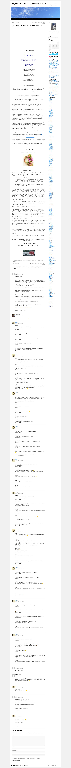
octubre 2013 (51, 159)
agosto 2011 (50, 184)
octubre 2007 (51, 227)
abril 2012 (50, 176)
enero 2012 (50, 179)
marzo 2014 (50, 154)
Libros (50, 274)
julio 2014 (50, 151)
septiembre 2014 (51, 149)
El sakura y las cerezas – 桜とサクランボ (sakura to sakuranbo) (54, 87)
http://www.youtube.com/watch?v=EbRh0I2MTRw (23, 307)
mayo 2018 (50, 107)
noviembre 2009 (51, 203)
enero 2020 (50, 100)
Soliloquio (50, 302)
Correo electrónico (15, 750)
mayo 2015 (50, 141)
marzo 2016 (50, 132)
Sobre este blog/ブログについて (45, 18)
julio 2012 (50, 173)
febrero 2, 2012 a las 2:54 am (19, 675)
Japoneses (50, 271)
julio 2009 (50, 207)
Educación (50, 254)
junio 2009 (50, 208)
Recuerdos (50, 295)
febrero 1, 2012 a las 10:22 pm (19, 635)
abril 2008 (50, 221)
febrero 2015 (50, 144)
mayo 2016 (50, 130)
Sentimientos (31, 260)
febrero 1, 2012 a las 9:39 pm (19, 493)
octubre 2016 (51, 125)
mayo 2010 (50, 198)
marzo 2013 (50, 166)
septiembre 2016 (51, 126)
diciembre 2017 (51, 112)
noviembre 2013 (51, 158)
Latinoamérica (51, 273)
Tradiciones (50, 303)
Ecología (50, 253)
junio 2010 (50, 197)
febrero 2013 (50, 167)
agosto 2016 (50, 127)
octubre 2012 (51, 170)
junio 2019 (50, 102)
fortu (50, 91)
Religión (50, 297)
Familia (50, 261)
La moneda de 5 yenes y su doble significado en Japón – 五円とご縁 (54, 94)
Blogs (50, 241)
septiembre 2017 (51, 115)
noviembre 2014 (51, 147)
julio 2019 (50, 101)
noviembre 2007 (51, 226)
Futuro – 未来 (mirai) (15, 22)
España (50, 255)
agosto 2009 (50, 206)
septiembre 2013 (51, 160)
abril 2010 (50, 199)
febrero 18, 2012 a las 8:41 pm (19, 716)
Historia (50, 266)
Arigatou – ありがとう (55, 80)
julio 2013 (50, 162)
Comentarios (50, 245)
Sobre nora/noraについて (55, 18)
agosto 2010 (50, 195)
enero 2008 (50, 224)
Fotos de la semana (51, 263)
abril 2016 (50, 131)
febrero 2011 (50, 189)
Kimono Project (51, 272)
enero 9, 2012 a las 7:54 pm (19, 315)
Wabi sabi (50, 306)
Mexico (50, 280)
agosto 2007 (50, 229)
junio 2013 (50, 163)
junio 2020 (50, 99)
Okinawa (38, 18)
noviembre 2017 (51, 113)
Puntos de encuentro (51, 293)
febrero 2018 (50, 110)
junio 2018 (50, 106)
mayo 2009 (50, 209)
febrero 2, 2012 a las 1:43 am (19, 668)
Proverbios (50, 291)
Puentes (50, 292)
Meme (50, 279)
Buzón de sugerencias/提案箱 (19, 18)
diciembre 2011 (51, 180)
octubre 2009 (51, 204)
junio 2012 (50, 174)
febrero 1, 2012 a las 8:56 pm (19, 356)
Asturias (50, 237)
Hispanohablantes (51, 265)
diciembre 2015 (51, 135)
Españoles (50, 256)
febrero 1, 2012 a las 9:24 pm (19, 460)
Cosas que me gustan (52, 248)
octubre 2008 (51, 216)
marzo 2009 (50, 211)
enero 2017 (50, 122)
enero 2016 (50, 134)
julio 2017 (50, 117)
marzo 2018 (50, 109)
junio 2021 (50, 98)
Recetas (50, 294)
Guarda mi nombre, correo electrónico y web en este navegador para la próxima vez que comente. (26, 758)
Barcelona (50, 238)
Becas (50, 239)
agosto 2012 (50, 172)
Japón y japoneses (51, 270)
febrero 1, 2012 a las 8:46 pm (19, 323)
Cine (49, 244)
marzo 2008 (50, 222)
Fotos (50, 262)
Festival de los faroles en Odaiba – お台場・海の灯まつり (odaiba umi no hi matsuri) (53, 89)
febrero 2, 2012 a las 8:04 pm (19, 687)
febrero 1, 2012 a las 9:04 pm (19, 393)
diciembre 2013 (51, 157)
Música (50, 282)
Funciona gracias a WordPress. (53, 765)
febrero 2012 (50, 178)
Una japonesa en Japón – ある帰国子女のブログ (28, 3)
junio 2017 (50, 118)
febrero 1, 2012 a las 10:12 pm (19, 601)
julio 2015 (50, 139)
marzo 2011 (50, 188)
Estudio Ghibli (51, 257)
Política (50, 289)
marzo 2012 (50, 177)
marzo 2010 (50, 200)
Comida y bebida (51, 246)
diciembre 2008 (51, 214)
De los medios (51, 252)
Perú (49, 287)
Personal (24, 260)
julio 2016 (50, 128)
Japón (22, 260)
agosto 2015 (50, 138)
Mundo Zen (50, 281)
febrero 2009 (50, 212)
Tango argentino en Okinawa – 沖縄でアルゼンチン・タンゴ (53, 84)
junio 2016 (50, 129)
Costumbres (50, 249)
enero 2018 (50, 111)
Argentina (50, 236)
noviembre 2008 (51, 215)
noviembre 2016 (51, 124)
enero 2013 (50, 168)
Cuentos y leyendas (51, 250)
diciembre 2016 (51, 123)
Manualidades (51, 277)
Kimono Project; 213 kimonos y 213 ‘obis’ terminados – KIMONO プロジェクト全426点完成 (53, 61)
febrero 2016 (50, 133)
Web (12, 753)
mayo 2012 (50, 175)
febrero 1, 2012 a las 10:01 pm (19, 568)
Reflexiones (27, 260)
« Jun (49, 50)
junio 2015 (50, 140)
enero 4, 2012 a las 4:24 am (19, 274)
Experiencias (50, 259)
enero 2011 (50, 190)
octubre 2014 (51, 148)
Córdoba (50, 247)
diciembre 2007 (51, 225)
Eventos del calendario (52, 258)
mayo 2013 (50, 164)
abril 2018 (50, 108)
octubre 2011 (51, 182)
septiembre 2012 (51, 171)
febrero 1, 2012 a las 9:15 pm (19, 427)
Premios (50, 290)
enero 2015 (50, 145)
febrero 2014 (50, 155)
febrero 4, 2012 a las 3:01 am (19, 697)
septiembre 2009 (51, 205)
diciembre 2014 (51, 146)
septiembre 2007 (51, 228)
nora (23, 26)
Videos (50, 305)
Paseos (50, 285)
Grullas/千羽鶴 (33, 18)
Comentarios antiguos (15, 726)
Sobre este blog (35, 260)
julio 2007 (50, 230)
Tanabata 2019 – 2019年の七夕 (53, 67)
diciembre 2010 (51, 191)
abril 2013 (50, 165)
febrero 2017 (50, 121)
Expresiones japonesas (52, 260)
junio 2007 (50, 231)
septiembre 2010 (51, 194)
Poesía (50, 288)
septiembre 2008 (51, 217)
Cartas (50, 242)
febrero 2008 (50, 223)
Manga (50, 276)
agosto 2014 (50, 150)
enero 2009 (50, 213)
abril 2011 (50, 187)
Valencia (50, 304)
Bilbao (50, 240)
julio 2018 (50, 105)
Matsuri (50, 278)
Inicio (13, 18)
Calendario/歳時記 (27, 18)
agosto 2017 (50, 116)
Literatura (50, 275)
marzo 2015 (50, 143)
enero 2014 (50, 156)
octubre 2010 (51, 193)
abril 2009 (50, 210)
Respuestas (50, 298)
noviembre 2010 (51, 192)
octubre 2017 (51, 114)
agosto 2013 (50, 161)
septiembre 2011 (51, 183)
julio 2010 (50, 196)
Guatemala (50, 264)
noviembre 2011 (51, 181)
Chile (50, 243)
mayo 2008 (50, 220)
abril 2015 (50, 142)
